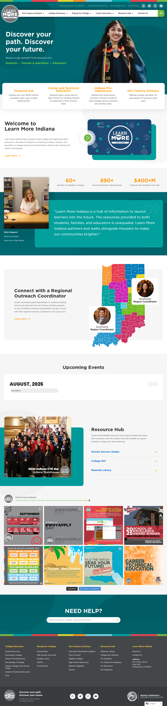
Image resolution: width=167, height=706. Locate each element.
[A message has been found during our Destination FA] (103, 565)
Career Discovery (104, 13)
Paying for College (80, 13)
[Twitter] (149, 6)
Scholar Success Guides (105, 451)
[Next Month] (155, 384)
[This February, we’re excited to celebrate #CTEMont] (143, 565)
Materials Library (101, 470)
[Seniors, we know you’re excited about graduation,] (103, 525)
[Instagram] (143, 6)
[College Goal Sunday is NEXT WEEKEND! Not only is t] (63, 565)
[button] (161, 13)
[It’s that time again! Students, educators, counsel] (63, 525)
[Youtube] (161, 6)
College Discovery (57, 13)
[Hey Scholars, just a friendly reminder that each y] (23, 565)
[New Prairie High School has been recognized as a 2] (143, 525)
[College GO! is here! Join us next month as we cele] (23, 525)
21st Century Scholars (32, 13)
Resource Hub (124, 13)
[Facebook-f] (155, 6)
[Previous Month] (151, 384)
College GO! (98, 461)
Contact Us (143, 13)
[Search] (117, 620)
